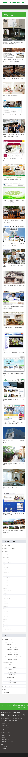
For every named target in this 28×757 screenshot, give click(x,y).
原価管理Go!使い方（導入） (10, 644)
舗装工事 (6, 611)
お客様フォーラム (7, 545)
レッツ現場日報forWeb (9, 677)
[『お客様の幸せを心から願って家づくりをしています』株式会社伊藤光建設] (14, 53)
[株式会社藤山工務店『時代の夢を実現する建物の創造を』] (14, 523)
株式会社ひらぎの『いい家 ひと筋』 (12, 114)
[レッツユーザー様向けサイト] (14, 2)
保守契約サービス (7, 686)
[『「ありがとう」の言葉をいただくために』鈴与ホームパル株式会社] (14, 412)
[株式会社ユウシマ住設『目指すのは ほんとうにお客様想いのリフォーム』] (14, 126)
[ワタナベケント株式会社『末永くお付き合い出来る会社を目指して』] (14, 234)
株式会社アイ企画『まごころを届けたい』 (13, 95)
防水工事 (6, 621)
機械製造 (6, 595)
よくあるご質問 (5, 727)
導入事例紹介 (8, 10)
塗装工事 (6, 580)
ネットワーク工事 (8, 559)
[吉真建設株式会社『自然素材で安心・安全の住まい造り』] (14, 454)
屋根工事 (6, 585)
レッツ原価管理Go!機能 (9, 669)
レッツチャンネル (7, 639)
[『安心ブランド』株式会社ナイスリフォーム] (14, 148)
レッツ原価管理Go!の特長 (10, 664)
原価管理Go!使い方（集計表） (11, 659)
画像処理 (6, 603)
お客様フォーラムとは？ (8, 548)
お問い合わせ (5, 692)
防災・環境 (6, 624)
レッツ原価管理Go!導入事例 (10, 672)
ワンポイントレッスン (9, 642)
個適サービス (5, 689)
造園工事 (6, 616)
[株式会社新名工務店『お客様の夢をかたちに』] (14, 364)
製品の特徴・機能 (5, 739)
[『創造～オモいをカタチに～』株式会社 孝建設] (14, 256)
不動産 (5, 564)
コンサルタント (7, 575)
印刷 (5, 570)
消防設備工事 (7, 598)
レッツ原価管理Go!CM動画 (10, 674)
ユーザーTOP (4, 721)
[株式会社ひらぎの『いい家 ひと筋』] (12, 106)
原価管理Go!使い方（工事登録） (11, 649)
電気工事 (6, 583)
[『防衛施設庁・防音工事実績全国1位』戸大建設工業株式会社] (14, 298)
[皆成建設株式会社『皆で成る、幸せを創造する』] (14, 388)
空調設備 (6, 606)
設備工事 (6, 614)
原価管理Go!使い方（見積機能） (11, 647)
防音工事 (6, 626)
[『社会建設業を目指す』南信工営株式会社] (14, 341)
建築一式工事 (7, 557)
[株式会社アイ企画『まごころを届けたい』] (14, 88)
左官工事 (6, 588)
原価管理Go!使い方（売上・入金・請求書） (14, 656)
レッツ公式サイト (5, 746)
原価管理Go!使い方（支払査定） (11, 654)
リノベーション (7, 629)
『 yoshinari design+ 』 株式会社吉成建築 (13, 327)
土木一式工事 (7, 577)
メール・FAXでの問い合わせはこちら (9, 720)
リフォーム (6, 554)
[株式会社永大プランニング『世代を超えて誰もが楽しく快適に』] (14, 502)
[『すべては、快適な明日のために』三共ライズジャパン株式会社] (14, 191)
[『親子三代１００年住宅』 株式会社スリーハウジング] (14, 277)
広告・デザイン (7, 590)
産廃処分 (6, 601)
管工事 (5, 608)
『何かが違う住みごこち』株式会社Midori (13, 179)
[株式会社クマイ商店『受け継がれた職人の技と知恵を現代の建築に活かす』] (14, 30)
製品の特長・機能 (8, 662)
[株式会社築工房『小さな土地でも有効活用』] (14, 477)
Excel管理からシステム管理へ (11, 667)
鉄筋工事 (6, 619)
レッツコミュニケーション (10, 680)
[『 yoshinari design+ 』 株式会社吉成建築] (13, 319)
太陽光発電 (6, 572)
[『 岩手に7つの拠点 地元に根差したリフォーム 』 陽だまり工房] (14, 212)
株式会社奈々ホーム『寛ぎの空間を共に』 (13, 78)
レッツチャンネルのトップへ (8, 735)
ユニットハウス (7, 562)
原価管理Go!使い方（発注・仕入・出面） (13, 652)
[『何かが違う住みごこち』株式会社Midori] (14, 170)
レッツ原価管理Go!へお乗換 (10, 682)
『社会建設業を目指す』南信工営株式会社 (13, 352)
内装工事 (6, 567)
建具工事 (6, 593)
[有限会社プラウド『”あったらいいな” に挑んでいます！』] (14, 433)
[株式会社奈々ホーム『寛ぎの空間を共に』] (14, 70)
